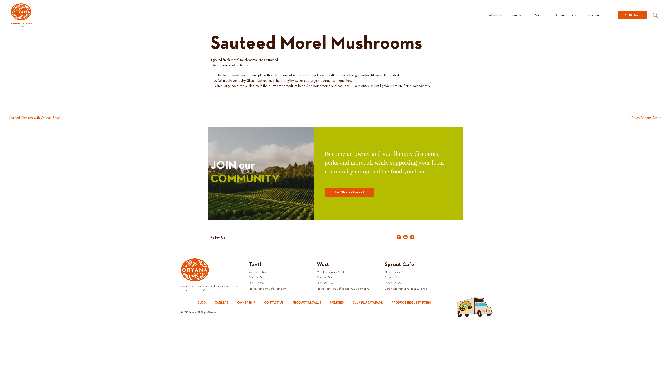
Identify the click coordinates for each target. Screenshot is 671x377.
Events (516, 15)
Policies (337, 302)
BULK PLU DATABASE (368, 302)
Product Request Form (411, 302)
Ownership (246, 302)
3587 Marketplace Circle (331, 272)
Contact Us (273, 302)
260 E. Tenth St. (258, 272)
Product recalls (306, 302)
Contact (632, 15)
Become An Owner (349, 192)
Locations (594, 15)
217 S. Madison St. (395, 272)
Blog (201, 302)
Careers (221, 302)
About (493, 15)
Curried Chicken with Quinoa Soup (34, 118)
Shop (539, 15)
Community (564, 15)
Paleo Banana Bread (646, 118)
